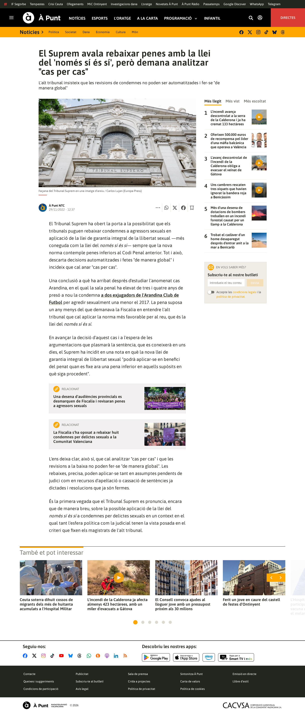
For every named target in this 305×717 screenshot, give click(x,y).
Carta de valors (190, 681)
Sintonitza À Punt (191, 674)
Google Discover (234, 4)
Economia (103, 32)
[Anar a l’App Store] (186, 657)
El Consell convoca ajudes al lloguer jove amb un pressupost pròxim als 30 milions (182, 604)
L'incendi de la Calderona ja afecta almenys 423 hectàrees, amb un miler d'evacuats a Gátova (117, 604)
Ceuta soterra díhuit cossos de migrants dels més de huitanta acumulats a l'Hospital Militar (46, 604)
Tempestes (37, 4)
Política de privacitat (141, 688)
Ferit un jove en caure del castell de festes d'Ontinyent (251, 601)
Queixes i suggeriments (38, 681)
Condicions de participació (40, 688)
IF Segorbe (18, 4)
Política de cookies (192, 688)
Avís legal (82, 688)
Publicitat (82, 674)
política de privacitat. (230, 296)
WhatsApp (257, 4)
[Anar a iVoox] (99, 655)
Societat (70, 32)
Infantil (212, 18)
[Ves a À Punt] (42, 17)
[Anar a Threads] (81, 655)
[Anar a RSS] (126, 655)
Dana (86, 32)
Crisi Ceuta (55, 4)
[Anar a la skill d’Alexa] (209, 657)
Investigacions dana (124, 4)
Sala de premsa (138, 674)
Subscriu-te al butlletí (90, 681)
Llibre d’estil (241, 681)
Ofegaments (75, 4)
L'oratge (146, 4)
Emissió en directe (244, 674)
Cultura (121, 32)
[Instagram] (258, 32)
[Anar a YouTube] (62, 655)
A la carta (147, 18)
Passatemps (211, 4)
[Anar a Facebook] (26, 655)
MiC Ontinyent (97, 4)
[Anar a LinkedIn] (117, 655)
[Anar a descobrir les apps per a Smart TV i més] (236, 657)
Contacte (29, 674)
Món (135, 32)
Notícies (77, 18)
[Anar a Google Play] (156, 657)
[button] (135, 622)
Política (54, 32)
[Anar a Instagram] (44, 655)
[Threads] (283, 32)
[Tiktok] (266, 32)
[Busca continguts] (250, 18)
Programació (178, 18)
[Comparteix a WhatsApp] (166, 208)
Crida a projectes (139, 681)
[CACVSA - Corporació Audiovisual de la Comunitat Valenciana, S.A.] (252, 705)
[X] (250, 32)
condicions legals (244, 292)
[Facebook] (241, 32)
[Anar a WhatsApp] (90, 655)
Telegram (274, 4)
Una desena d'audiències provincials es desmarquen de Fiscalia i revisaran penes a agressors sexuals (89, 401)
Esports (100, 18)
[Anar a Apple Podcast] (108, 655)
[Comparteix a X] (175, 208)
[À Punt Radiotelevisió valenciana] (45, 705)
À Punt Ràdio (190, 4)
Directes (288, 17)
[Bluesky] (274, 32)
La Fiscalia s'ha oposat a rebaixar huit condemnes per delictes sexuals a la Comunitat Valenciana (86, 437)
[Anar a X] (35, 655)
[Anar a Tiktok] (53, 655)
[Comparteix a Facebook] (183, 208)
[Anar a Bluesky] (71, 655)
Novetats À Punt (167, 4)
